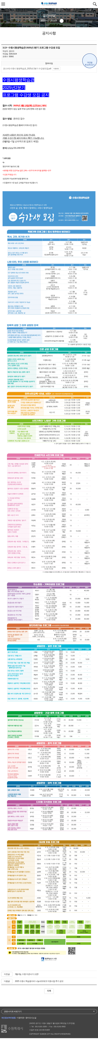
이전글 (7, 974)
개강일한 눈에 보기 (90, 63)
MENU (3, 4)
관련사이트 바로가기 (13, 1011)
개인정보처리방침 (8, 1018)
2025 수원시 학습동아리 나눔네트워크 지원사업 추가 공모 (39, 981)
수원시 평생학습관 (49, 4)
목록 (49, 991)
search (94, 4)
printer (62, 21)
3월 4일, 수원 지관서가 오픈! (26, 974)
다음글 (7, 981)
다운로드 (56, 69)
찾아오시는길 (31, 1018)
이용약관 (20, 1018)
